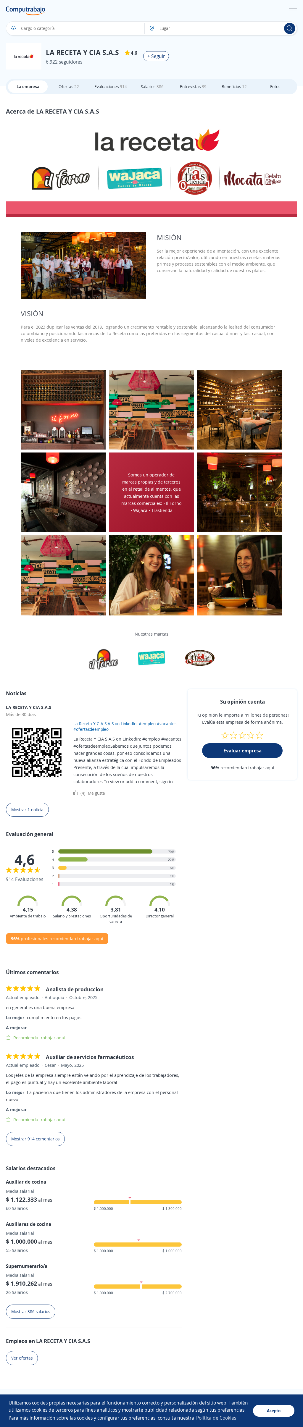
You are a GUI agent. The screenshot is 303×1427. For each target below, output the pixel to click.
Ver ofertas (22, 1358)
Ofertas (69, 86)
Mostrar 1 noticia (27, 809)
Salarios (152, 86)
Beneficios (234, 86)
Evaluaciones (110, 86)
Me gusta (92, 793)
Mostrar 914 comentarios (35, 1139)
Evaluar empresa (242, 750)
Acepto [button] (274, 1410)
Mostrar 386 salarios (30, 1311)
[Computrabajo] (25, 11)
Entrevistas (193, 86)
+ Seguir (156, 56)
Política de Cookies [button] (216, 1418)
